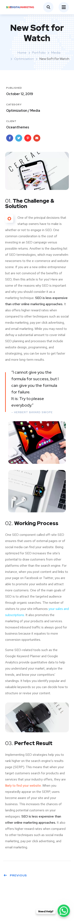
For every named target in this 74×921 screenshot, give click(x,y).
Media (55, 52)
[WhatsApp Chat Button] (64, 911)
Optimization (24, 59)
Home (22, 52)
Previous (18, 875)
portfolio (39, 52)
